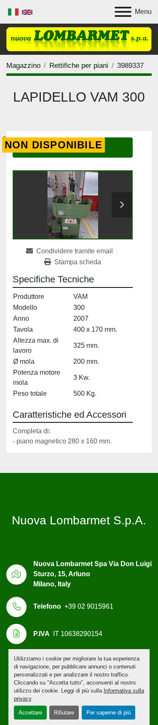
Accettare (30, 712)
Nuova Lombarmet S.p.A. (79, 520)
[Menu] (123, 12)
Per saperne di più (108, 712)
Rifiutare (64, 712)
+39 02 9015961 (88, 606)
